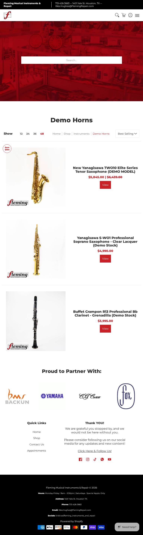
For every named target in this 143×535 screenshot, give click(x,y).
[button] (123, 15)
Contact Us (36, 444)
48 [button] (42, 133)
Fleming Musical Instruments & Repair (67, 487)
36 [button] (34, 133)
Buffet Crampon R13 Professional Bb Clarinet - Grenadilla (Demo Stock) (105, 313)
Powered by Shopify (71, 521)
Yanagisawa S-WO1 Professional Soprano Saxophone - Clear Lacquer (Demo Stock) (105, 241)
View (105, 185)
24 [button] (28, 133)
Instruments (82, 133)
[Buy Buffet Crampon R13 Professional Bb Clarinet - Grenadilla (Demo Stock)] (36, 321)
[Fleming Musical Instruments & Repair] (7, 15)
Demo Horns (101, 133)
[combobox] (71, 60)
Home (57, 133)
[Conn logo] (89, 396)
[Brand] (52, 396)
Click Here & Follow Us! (95, 451)
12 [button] (21, 133)
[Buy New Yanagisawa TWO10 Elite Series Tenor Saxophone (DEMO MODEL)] (36, 177)
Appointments (36, 450)
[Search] (117, 15)
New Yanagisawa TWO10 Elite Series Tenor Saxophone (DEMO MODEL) (105, 170)
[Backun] (17, 396)
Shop (67, 133)
